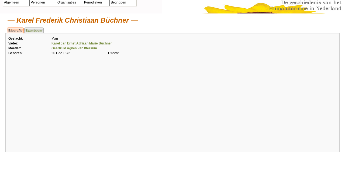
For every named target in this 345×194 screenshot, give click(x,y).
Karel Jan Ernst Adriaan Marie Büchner (81, 43)
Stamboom (34, 31)
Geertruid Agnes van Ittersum (74, 48)
